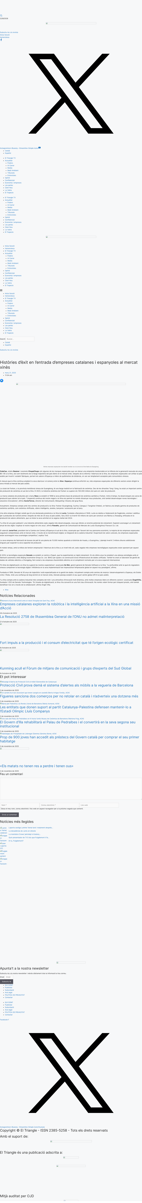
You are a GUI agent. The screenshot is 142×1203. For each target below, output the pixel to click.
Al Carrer (10, 165)
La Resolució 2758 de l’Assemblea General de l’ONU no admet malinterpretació (62, 617)
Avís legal (8, 992)
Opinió (7, 178)
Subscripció (9, 990)
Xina (6, 590)
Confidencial (10, 180)
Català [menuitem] (7, 151)
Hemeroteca (9, 248)
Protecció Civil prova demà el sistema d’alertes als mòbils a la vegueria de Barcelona (66, 685)
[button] (71, 290)
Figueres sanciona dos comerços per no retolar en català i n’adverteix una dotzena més (69, 696)
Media (9, 168)
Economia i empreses (13, 183)
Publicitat (8, 988)
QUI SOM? (9, 985)
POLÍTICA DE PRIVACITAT (15, 995)
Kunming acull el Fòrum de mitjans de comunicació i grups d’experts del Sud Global (65, 668)
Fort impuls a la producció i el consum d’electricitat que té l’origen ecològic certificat (66, 643)
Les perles (9, 185)
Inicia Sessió (9, 246)
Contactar (9, 997)
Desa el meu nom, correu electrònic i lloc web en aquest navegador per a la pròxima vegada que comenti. (42, 809)
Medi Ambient (12, 170)
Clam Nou (9, 188)
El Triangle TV (10, 158)
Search (2, 339)
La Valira (8, 190)
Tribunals (11, 173)
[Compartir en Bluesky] (1, 380)
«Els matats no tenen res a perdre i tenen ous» (36, 766)
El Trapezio (9, 193)
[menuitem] (7, 151)
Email (2, 977)
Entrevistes (11, 175)
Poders (10, 163)
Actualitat (8, 161)
